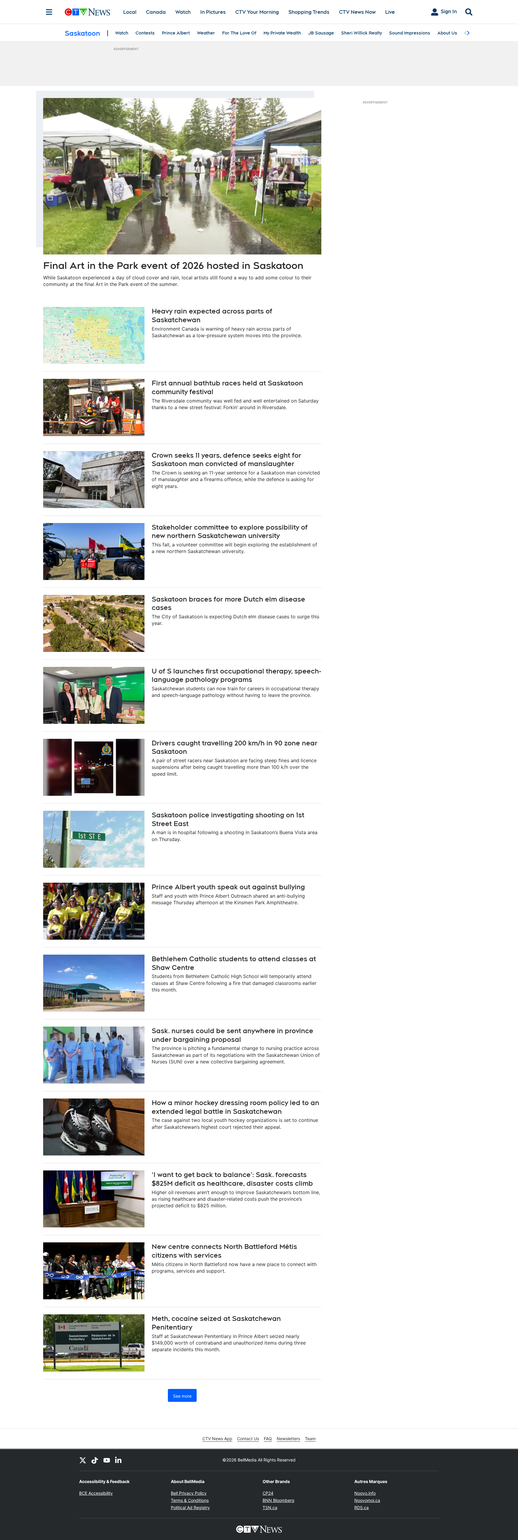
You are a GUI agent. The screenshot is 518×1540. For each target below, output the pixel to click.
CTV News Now (357, 12)
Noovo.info (365, 1493)
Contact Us (248, 1438)
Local (129, 12)
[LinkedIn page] (118, 1460)
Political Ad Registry (190, 1507)
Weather (206, 33)
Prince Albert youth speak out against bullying (228, 887)
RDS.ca (361, 1507)
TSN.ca (270, 1507)
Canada (156, 12)
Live (390, 12)
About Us (447, 33)
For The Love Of (239, 33)
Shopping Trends (308, 12)
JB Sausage (321, 33)
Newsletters (288, 1438)
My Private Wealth (282, 33)
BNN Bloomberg (278, 1500)
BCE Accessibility (96, 1493)
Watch (183, 12)
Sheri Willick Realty (361, 33)
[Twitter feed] (82, 1460)
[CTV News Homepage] (87, 12)
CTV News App (217, 1438)
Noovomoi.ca (367, 1500)
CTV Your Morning (257, 12)
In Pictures (213, 12)
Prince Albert (176, 33)
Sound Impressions (409, 33)
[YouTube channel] (106, 1460)
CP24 (268, 1493)
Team (310, 1438)
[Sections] (49, 12)
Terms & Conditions (190, 1500)
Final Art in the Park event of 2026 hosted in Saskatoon (173, 265)
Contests (145, 33)
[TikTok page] (94, 1460)
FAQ (268, 1438)
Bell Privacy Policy (189, 1493)
